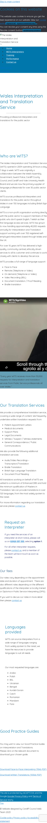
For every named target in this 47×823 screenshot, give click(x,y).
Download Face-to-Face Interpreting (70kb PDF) (23, 769)
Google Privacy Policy (17, 796)
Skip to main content (10, 1)
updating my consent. (32, 30)
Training (10, 55)
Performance (12, 58)
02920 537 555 (17, 541)
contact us (20, 506)
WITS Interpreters (15, 52)
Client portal (6, 67)
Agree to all (11, 23)
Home (9, 48)
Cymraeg (4, 71)
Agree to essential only (26, 23)
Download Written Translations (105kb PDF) (21, 775)
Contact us (11, 62)
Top (2, 803)
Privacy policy (20, 817)
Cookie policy (6, 817)
